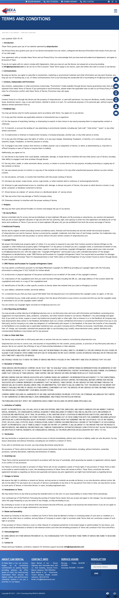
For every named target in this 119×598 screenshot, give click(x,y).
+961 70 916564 (52, 2)
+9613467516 (44, 577)
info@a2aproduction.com (106, 78)
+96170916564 (49, 570)
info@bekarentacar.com (45, 579)
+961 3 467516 (88, 2)
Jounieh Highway (70, 2)
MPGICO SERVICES (38, 593)
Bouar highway (34, 2)
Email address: (96, 563)
